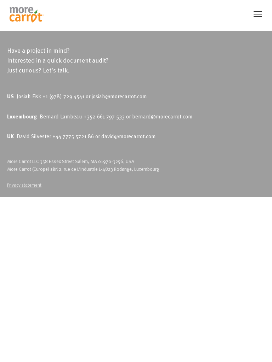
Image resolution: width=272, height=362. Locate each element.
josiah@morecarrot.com (119, 96)
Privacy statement (24, 184)
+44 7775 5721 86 (73, 136)
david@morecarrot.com (128, 136)
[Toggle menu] (258, 14)
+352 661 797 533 (104, 116)
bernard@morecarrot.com (162, 116)
